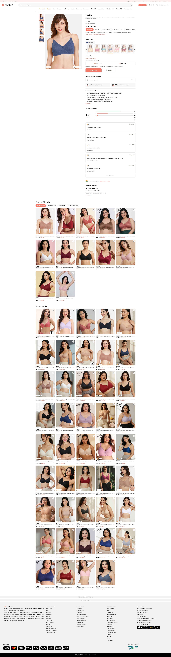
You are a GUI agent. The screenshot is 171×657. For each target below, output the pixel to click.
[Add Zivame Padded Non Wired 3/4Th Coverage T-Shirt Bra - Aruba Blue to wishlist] (114, 593)
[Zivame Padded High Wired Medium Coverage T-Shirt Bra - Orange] (45, 321)
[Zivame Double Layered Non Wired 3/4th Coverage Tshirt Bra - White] (45, 252)
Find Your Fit (124, 63)
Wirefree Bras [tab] (62, 205)
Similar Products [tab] (41, 205)
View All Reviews (110, 176)
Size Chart (98, 63)
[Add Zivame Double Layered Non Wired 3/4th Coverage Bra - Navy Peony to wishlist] (73, 404)
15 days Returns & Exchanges (122, 85)
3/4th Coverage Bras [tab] (73, 205)
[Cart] (157, 5)
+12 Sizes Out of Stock (91, 58)
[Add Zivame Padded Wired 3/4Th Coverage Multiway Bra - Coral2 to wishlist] (94, 593)
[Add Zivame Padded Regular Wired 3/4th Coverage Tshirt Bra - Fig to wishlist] (94, 530)
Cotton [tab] (121, 29)
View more (88, 103)
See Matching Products (99, 34)
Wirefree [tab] (97, 29)
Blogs (128, 1)
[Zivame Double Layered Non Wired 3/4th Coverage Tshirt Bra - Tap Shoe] (85, 252)
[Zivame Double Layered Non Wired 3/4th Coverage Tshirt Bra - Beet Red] (65, 252)
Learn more (89, 34)
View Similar (77, 67)
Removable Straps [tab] (130, 29)
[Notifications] (149, 5)
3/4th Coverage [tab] (106, 29)
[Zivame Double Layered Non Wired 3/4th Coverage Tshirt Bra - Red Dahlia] (45, 284)
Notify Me (94, 70)
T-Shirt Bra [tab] (114, 29)
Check (132, 80)
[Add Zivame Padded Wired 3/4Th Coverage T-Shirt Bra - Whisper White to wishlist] (73, 373)
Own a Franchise (164, 1)
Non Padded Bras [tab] (52, 205)
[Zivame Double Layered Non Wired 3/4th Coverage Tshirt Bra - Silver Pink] (125, 252)
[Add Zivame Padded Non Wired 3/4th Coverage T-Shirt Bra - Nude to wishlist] (73, 341)
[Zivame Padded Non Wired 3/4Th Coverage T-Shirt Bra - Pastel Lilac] (65, 321)
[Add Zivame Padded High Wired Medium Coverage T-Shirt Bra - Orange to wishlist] (53, 310)
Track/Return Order (135, 1)
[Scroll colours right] (134, 49)
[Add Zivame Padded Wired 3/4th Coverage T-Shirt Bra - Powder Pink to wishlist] (94, 561)
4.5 (48, 67)
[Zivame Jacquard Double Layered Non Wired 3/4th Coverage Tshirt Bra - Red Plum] (105, 252)
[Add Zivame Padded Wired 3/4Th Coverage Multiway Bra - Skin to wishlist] (114, 404)
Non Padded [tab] (89, 29)
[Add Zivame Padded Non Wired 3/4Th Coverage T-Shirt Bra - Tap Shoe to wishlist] (73, 436)
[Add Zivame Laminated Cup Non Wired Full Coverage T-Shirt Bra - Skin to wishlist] (114, 498)
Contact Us (143, 1)
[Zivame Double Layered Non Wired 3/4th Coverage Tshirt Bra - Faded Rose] (85, 221)
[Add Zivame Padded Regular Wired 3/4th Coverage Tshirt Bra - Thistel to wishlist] (134, 624)
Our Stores (149, 1)
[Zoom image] (63, 41)
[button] (131, 5)
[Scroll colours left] (87, 49)
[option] (41, 17)
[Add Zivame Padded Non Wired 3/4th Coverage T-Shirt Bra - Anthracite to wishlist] (53, 404)
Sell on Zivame (156, 1)
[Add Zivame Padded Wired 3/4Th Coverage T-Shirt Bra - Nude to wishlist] (134, 310)
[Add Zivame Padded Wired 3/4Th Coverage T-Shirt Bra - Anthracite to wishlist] (53, 341)
